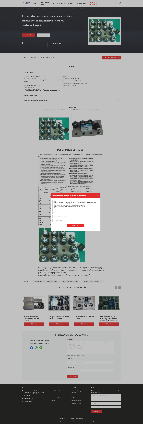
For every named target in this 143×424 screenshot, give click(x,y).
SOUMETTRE (76, 225)
